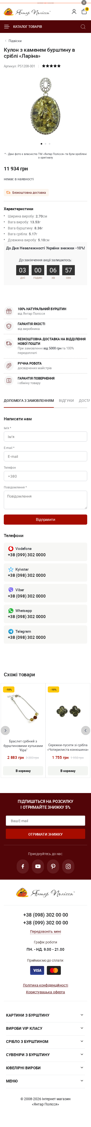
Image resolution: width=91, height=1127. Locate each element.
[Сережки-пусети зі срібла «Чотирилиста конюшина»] (68, 711)
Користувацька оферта (45, 992)
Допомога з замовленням (29, 400)
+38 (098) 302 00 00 (45, 914)
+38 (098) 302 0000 (27, 575)
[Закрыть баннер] (83, 2)
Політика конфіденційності (45, 985)
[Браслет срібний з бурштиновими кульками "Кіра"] (23, 711)
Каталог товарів (27, 26)
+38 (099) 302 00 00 (45, 922)
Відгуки (66, 400)
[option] (28, 402)
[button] (41, 143)
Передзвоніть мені (45, 931)
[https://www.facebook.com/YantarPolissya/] (23, 866)
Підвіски (15, 41)
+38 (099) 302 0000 (27, 555)
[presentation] (5, 730)
